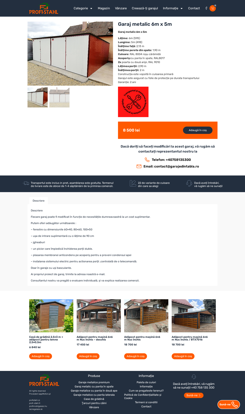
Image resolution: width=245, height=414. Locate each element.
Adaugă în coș (198, 130)
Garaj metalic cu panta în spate (94, 386)
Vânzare (121, 8)
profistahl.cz (34, 400)
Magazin (104, 8)
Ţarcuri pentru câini (94, 403)
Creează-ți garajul (145, 8)
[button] (70, 65)
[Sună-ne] (234, 404)
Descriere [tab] (38, 200)
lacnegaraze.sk (35, 409)
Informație (170, 8)
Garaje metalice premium (94, 382)
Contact (194, 8)
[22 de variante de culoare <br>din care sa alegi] (133, 183)
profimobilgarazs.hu (38, 406)
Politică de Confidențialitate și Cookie (142, 396)
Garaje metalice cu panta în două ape (94, 390)
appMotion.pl (45, 394)
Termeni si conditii (146, 402)
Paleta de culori (146, 382)
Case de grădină (94, 399)
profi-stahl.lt (34, 403)
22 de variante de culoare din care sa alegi (154, 184)
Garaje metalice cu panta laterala (94, 394)
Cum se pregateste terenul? (146, 390)
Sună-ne (225, 404)
